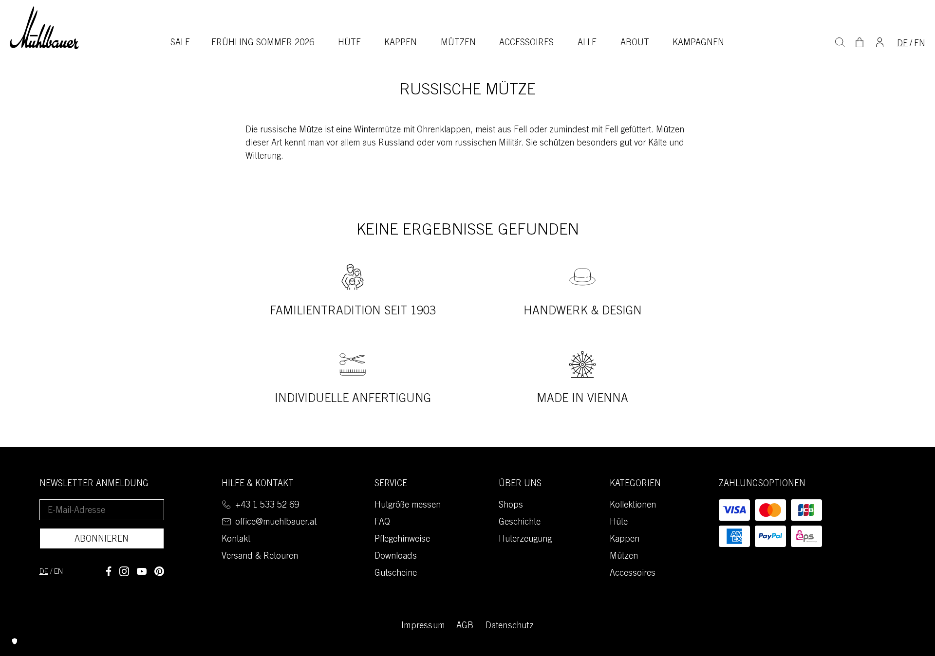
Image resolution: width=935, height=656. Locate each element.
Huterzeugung (525, 539)
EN (919, 44)
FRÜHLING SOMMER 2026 (262, 43)
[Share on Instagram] (124, 571)
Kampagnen (698, 43)
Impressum (423, 626)
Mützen (458, 43)
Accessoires (526, 43)
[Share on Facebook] (108, 571)
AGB (465, 626)
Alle (587, 43)
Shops (511, 505)
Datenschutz (510, 626)
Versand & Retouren (260, 556)
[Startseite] (44, 27)
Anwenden (840, 41)
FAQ (382, 522)
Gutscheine (395, 573)
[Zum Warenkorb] (859, 42)
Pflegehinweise (402, 539)
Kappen (400, 43)
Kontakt (236, 539)
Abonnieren (102, 539)
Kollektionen (633, 505)
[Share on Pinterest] (159, 571)
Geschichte (520, 522)
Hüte (349, 43)
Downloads (395, 556)
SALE (180, 43)
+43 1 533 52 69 (267, 505)
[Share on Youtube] (142, 571)
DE (902, 44)
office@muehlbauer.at (276, 522)
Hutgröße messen (407, 505)
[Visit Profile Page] (880, 41)
